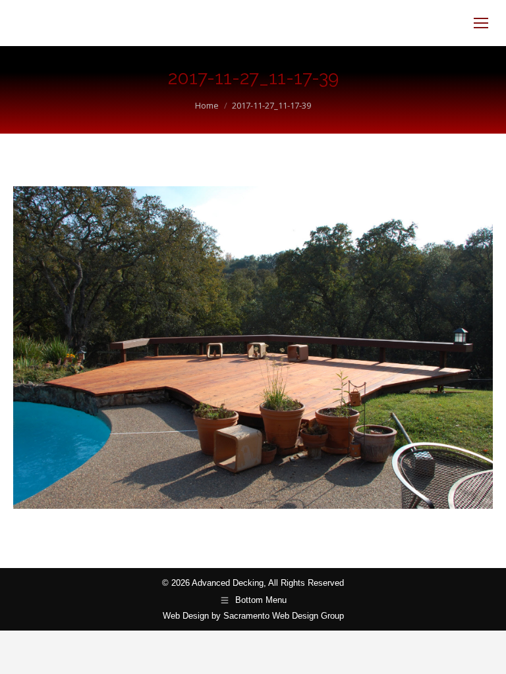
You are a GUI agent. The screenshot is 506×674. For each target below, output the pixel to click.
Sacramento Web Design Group (283, 616)
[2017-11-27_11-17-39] (253, 347)
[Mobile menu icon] (481, 23)
